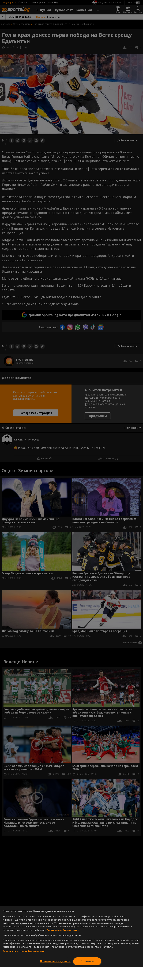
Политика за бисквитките (63, 930)
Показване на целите (55, 961)
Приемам (87, 961)
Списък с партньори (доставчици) (24, 951)
